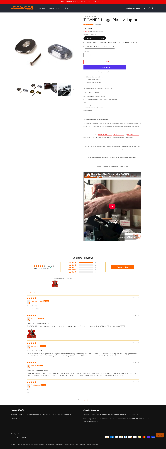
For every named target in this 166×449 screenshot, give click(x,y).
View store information (93, 82)
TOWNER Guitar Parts (22, 444)
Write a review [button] (122, 267)
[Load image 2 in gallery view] (36, 89)
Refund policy (50, 444)
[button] (145, 8)
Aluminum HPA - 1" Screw (94, 38)
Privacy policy (59, 444)
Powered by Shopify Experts (36, 444)
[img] (31, 298)
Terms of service (69, 444)
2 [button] (82, 400)
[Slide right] (74, 90)
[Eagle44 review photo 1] (31, 333)
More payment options (104, 72)
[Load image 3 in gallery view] (50, 89)
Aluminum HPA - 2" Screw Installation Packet (101, 42)
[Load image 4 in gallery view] (64, 89)
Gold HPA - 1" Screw (130, 42)
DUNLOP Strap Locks (118, 134)
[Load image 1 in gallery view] (22, 89)
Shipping (86, 31)
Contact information (92, 444)
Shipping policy (80, 444)
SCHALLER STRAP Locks (105, 134)
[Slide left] (13, 90)
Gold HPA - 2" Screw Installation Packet (99, 47)
